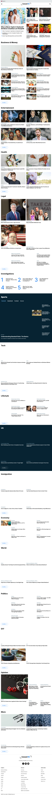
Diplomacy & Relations (30, 563)
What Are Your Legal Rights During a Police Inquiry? (28, 287)
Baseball (2, 334)
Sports (2, 779)
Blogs (42, 775)
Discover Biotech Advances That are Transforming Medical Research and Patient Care (12, 384)
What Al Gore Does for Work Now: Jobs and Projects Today (18, 605)
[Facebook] (26, 764)
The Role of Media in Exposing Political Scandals (17, 618)
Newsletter (43, 773)
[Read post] (6, 76)
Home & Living (29, 727)
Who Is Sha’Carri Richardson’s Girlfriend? (43, 416)
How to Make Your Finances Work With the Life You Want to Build (43, 75)
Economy (13, 520)
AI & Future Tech (4, 381)
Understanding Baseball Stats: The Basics (14, 336)
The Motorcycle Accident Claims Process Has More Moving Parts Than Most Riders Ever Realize (43, 255)
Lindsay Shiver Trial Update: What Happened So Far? (32, 36)
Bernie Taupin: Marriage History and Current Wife (12, 35)
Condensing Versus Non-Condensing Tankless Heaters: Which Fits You (36, 729)
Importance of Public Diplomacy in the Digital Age (12, 582)
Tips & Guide (3, 727)
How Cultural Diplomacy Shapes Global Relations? (37, 582)
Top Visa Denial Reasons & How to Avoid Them (36, 490)
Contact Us (43, 777)
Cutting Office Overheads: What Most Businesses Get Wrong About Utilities (18, 89)
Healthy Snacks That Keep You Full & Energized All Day (13, 564)
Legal (38, 253)
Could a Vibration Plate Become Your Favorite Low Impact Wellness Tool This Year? (37, 187)
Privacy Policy (43, 779)
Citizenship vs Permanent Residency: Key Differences (38, 508)
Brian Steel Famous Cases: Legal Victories (10, 222)
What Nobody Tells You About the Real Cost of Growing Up (18, 96)
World (2, 563)
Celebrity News (4, 123)
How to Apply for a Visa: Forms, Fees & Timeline (11, 508)
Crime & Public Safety (5, 443)
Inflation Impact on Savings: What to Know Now (18, 530)
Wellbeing (3, 167)
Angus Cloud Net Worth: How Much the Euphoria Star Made (43, 82)
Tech (2, 360)
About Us (42, 771)
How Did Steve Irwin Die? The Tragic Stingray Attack (17, 416)
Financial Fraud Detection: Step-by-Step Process (11, 279)
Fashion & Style (14, 413)
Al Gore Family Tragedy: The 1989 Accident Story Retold (44, 598)
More (4, 790)
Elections (22, 775)
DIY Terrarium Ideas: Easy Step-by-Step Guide (36, 645)
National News (3, 461)
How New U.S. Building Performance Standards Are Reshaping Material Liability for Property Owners (43, 264)
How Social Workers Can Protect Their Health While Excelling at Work (45, 704)
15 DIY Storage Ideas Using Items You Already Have (38, 663)
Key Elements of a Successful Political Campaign (17, 598)
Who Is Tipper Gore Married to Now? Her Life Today (32, 20)
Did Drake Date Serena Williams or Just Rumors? (18, 401)
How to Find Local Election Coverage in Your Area (37, 462)
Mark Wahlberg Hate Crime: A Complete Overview (12, 444)
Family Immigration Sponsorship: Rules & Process (12, 490)
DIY (1, 644)
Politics (12, 596)
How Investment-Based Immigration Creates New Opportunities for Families (38, 69)
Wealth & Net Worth (40, 80)
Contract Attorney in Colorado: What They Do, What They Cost (17, 255)
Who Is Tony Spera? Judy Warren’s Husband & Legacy (13, 31)
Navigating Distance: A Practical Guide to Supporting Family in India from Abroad (18, 75)
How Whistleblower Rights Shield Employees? (44, 279)
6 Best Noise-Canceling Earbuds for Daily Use (36, 383)
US (1, 788)
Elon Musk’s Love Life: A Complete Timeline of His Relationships (12, 33)
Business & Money (4, 67)
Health (27, 167)
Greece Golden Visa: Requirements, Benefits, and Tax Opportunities (18, 522)
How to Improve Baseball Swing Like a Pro (46, 305)
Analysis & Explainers (33, 684)
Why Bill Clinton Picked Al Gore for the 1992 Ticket (44, 605)
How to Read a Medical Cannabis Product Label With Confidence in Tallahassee (12, 169)
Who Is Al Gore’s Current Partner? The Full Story (44, 20)
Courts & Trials (29, 34)
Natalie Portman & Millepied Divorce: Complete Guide (42, 408)
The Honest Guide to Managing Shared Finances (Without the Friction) (43, 89)
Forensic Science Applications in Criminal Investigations (11, 287)
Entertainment (3, 771)
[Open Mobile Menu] (1, 3)
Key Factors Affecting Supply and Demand (43, 530)
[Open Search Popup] (50, 3)
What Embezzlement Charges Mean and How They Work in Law (18, 263)
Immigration (3, 489)
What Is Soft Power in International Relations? (36, 564)
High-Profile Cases (24, 788)
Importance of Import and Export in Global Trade (18, 537)
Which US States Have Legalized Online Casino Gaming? (13, 701)
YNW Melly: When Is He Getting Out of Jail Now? (44, 36)
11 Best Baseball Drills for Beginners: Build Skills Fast (46, 312)
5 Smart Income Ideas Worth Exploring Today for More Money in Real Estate (12, 69)
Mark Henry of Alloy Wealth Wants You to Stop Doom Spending (33, 687)
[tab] (3, 301)
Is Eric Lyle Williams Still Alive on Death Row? (11, 248)
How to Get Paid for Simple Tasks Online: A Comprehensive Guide (43, 96)
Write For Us (43, 781)
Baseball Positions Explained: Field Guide (45, 326)
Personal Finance (40, 73)
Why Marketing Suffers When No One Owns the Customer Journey (18, 82)
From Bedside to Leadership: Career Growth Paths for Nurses (33, 704)
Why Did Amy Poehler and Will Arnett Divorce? (43, 401)
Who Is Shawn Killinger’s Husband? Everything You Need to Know (18, 408)
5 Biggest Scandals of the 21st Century (43, 618)
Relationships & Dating (5, 25)
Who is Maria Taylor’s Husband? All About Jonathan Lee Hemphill (12, 28)
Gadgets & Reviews (29, 381)
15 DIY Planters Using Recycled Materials (10, 663)
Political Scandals (14, 615)
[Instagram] (23, 764)
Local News (28, 461)
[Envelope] (28, 764)
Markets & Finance (14, 73)
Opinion (2, 699)
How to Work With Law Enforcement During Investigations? (28, 279)
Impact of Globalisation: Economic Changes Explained (44, 537)
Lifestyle (2, 773)
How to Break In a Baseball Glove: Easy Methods (46, 319)
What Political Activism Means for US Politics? (44, 611)
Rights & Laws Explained (15, 253)
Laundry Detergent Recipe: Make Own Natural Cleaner (13, 645)
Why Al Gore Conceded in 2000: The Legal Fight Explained (17, 611)
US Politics (39, 596)
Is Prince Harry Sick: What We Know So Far (36, 142)
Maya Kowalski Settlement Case (33, 222)
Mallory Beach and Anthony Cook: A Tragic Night (12, 462)
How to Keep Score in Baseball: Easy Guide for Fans (46, 333)
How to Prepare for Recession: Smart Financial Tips (43, 522)
